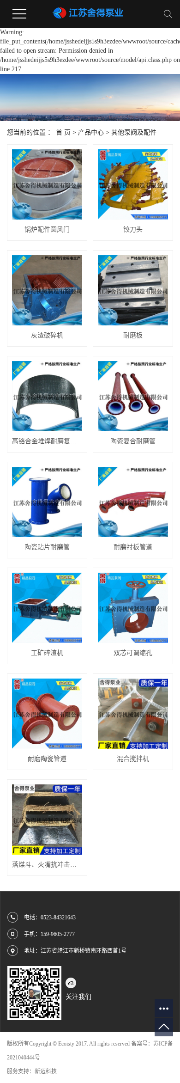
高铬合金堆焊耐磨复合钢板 (47, 441)
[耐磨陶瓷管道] (47, 714)
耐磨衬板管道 (133, 547)
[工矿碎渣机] (47, 608)
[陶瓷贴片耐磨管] (47, 502)
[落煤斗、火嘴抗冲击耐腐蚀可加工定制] (47, 819)
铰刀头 (133, 229)
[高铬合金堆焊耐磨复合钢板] (47, 396)
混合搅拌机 (133, 758)
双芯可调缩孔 (133, 652)
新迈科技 (46, 1071)
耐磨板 (133, 335)
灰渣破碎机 (47, 335)
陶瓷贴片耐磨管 (47, 547)
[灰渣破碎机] (47, 290)
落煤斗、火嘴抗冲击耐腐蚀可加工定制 (47, 864)
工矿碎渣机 (47, 652)
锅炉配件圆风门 (47, 229)
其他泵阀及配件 (133, 132)
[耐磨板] (133, 290)
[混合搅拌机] (133, 714)
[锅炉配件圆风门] (47, 184)
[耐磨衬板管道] (133, 502)
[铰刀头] (133, 184)
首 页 (63, 132)
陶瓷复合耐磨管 (133, 441)
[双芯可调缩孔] (133, 608)
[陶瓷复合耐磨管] (133, 396)
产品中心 (91, 132)
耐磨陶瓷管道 (47, 758)
